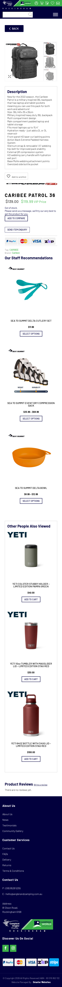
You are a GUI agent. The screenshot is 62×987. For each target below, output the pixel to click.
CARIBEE (14, 249)
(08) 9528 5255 (13, 888)
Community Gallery (12, 830)
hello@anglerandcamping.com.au (24, 893)
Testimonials (9, 825)
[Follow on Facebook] (5, 948)
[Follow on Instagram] (13, 948)
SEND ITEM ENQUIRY (17, 229)
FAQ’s (5, 853)
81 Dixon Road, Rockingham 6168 (11, 909)
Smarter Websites (42, 982)
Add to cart (31, 599)
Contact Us (8, 848)
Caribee (16, 252)
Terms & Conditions (13, 870)
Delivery (6, 859)
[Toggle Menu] (55, 14)
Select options (31, 333)
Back (15, 28)
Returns (6, 865)
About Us (7, 814)
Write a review (40, 784)
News (5, 819)
